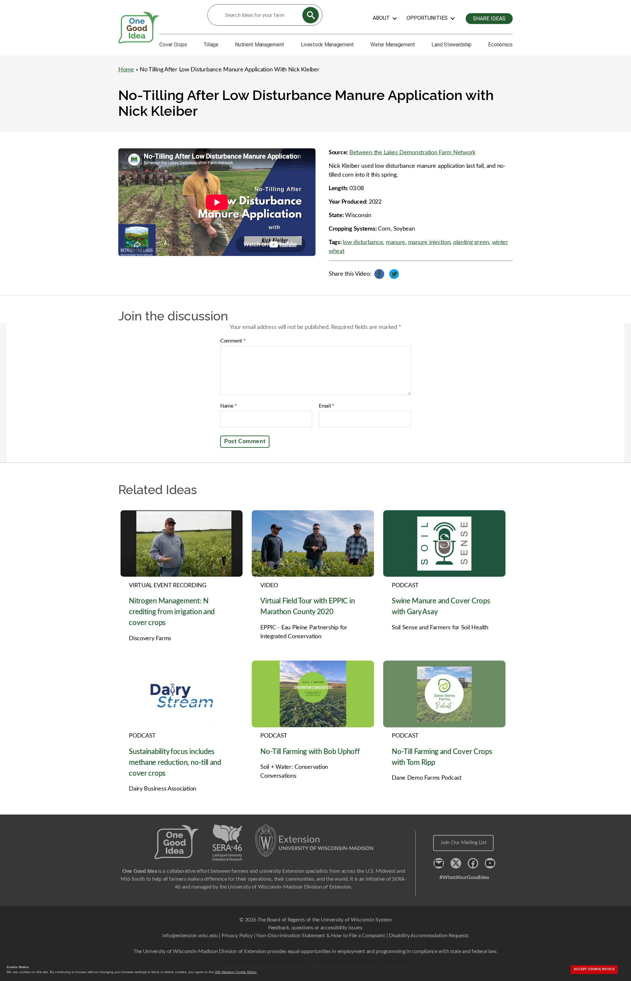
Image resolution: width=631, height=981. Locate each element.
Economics (500, 44)
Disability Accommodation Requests (429, 935)
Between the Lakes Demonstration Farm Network (412, 153)
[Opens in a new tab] (314, 840)
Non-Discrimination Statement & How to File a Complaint (320, 935)
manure (395, 242)
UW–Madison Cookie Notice (236, 972)
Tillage (211, 44)
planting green (471, 242)
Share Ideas (489, 18)
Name (228, 406)
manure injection (429, 242)
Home (126, 70)
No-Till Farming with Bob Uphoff (310, 751)
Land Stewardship (452, 44)
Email (326, 406)
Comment (233, 340)
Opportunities (427, 18)
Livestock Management (327, 44)
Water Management (392, 44)
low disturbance (363, 242)
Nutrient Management (259, 44)
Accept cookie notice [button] (594, 969)
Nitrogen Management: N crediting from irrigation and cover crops (172, 611)
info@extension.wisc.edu (190, 935)
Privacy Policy (237, 935)
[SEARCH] (310, 15)
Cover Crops (173, 44)
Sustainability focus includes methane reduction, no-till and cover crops (175, 762)
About (381, 18)
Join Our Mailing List (463, 842)
